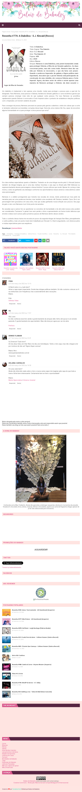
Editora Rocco (32, 234)
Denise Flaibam (15, 336)
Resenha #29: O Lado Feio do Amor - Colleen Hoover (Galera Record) (35, 637)
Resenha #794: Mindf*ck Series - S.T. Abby (26, 682)
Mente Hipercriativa (15, 380)
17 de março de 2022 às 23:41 (20, 338)
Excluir (19, 303)
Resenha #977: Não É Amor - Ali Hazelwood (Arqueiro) (30, 619)
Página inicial (6, 31)
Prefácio (12, 326)
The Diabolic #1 (6, 235)
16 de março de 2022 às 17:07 (20, 313)
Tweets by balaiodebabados (11, 567)
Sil (10, 311)
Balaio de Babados (29, 781)
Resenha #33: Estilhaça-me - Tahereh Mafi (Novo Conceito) (32, 692)
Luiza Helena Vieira (9, 40)
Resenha (56, 234)
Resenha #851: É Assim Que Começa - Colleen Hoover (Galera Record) (35, 646)
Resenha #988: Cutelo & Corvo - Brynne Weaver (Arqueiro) (31, 664)
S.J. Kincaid (63, 234)
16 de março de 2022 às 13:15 (20, 284)
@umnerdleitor (16, 228)
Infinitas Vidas (13, 301)
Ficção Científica (42, 234)
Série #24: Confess (18, 655)
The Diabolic (71, 234)
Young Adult (14, 31)
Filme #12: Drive (17, 673)
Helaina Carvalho (17, 363)
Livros (50, 234)
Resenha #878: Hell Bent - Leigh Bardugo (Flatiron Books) (31, 628)
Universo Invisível (29, 380)
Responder (12, 303)
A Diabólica (10, 234)
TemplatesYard (16, 789)
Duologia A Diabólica (21, 234)
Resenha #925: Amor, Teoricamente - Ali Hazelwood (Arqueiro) (33, 610)
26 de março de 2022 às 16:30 (20, 365)
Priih (11, 281)
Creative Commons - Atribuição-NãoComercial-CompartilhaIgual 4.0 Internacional (41, 783)
